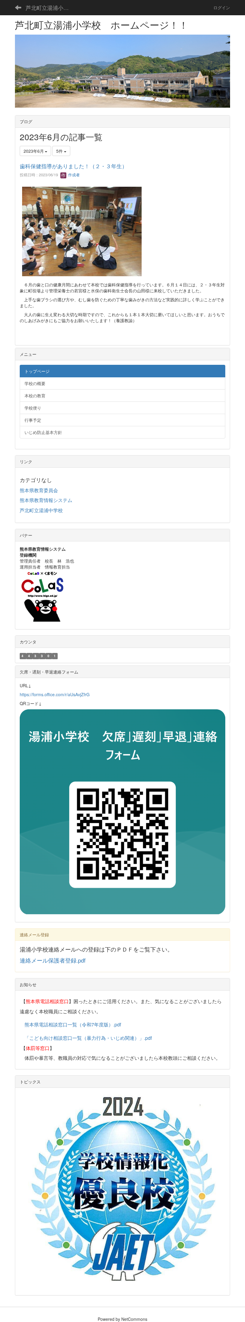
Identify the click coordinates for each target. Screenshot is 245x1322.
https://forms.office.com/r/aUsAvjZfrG (55, 694)
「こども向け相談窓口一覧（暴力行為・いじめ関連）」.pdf (88, 1037)
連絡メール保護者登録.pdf (52, 960)
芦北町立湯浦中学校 (41, 510)
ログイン (221, 7)
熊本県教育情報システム (46, 500)
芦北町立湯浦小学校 (50, 7)
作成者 (73, 174)
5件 (60, 151)
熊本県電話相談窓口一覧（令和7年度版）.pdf (72, 1024)
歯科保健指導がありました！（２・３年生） (73, 166)
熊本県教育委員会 (39, 490)
